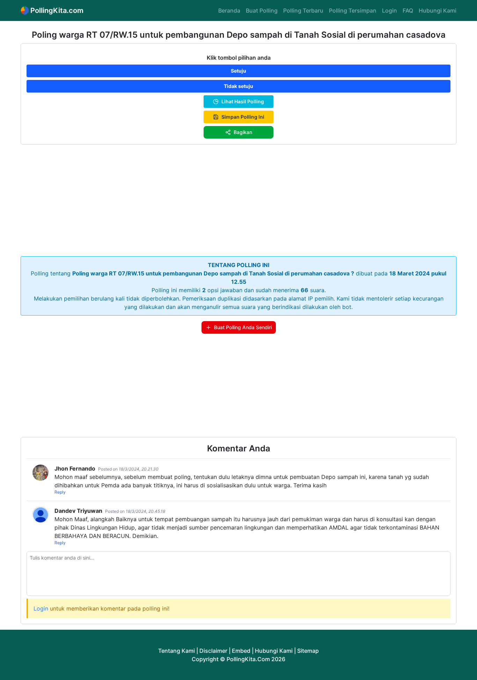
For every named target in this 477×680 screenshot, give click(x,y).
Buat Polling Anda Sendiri (243, 327)
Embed (241, 650)
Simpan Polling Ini (242, 117)
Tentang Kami (176, 650)
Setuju (238, 71)
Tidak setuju (238, 86)
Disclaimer (213, 650)
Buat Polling (262, 10)
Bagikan (243, 132)
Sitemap (308, 650)
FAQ (408, 10)
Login (389, 10)
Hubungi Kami (437, 10)
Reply (60, 492)
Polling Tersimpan (352, 10)
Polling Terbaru (303, 10)
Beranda (229, 10)
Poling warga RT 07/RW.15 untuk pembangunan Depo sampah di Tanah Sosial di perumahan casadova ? (213, 273)
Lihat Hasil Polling (242, 101)
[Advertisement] (238, 199)
